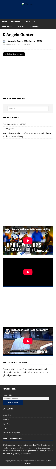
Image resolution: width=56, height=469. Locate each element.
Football (15, 21)
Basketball (31, 21)
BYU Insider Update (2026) (14, 124)
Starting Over (8, 128)
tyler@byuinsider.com (12, 375)
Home (4, 21)
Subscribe (34, 27)
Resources (7, 27)
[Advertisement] (29, 11)
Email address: (9, 395)
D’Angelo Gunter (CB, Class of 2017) (24, 41)
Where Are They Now (11, 432)
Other (5, 428)
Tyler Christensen (23, 44)
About (21, 27)
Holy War (6, 424)
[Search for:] (28, 108)
